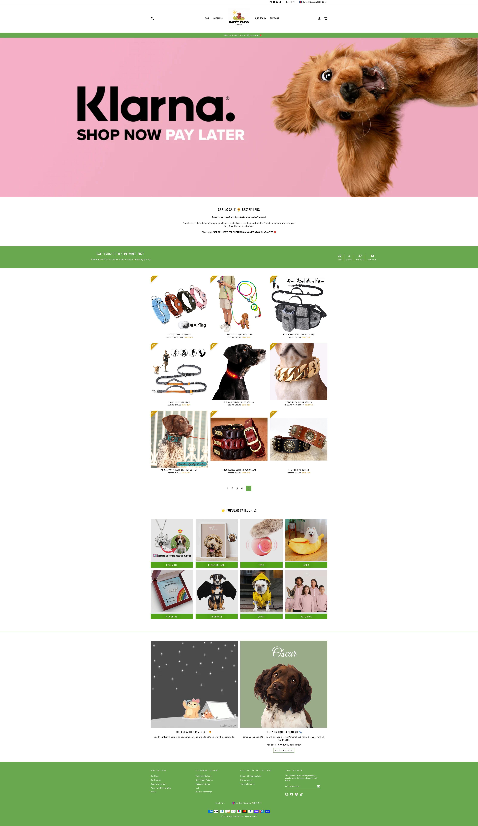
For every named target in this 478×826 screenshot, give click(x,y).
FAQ (197, 788)
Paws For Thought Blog (161, 788)
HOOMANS (218, 18)
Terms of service (247, 784)
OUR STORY (260, 18)
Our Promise (156, 780)
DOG (207, 18)
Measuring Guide (203, 784)
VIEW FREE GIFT (283, 750)
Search (154, 792)
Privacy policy (246, 780)
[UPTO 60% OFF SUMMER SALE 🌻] (194, 684)
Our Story (155, 776)
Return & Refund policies (251, 776)
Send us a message (204, 792)
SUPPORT (274, 18)
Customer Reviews (159, 784)
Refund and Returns (204, 780)
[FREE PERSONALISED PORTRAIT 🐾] (283, 684)
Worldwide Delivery (204, 776)
